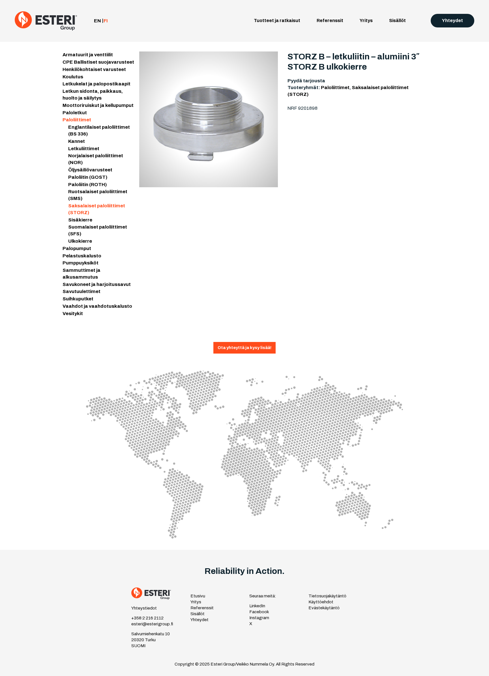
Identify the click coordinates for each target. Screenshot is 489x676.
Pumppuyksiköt (80, 263)
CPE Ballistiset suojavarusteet (98, 62)
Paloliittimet (77, 119)
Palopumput (77, 248)
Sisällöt (397, 20)
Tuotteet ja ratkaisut (277, 20)
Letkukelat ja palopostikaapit (96, 84)
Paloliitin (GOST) (87, 177)
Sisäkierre (80, 220)
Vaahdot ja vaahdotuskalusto (97, 306)
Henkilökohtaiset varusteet (94, 69)
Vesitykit (73, 313)
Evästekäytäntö (324, 608)
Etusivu (197, 596)
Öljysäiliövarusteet (90, 170)
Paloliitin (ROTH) (87, 184)
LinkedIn (257, 606)
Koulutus (73, 76)
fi (106, 20)
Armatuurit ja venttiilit (88, 54)
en (97, 20)
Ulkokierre (80, 241)
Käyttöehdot (320, 602)
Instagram (259, 617)
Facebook (259, 612)
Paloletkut (75, 112)
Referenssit (330, 20)
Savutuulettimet (81, 291)
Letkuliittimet (83, 148)
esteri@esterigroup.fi (152, 624)
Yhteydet (452, 20)
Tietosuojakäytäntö (327, 596)
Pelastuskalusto (82, 256)
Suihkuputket (78, 299)
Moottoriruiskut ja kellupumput (98, 105)
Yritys (366, 20)
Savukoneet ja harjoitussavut (97, 284)
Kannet (76, 141)
